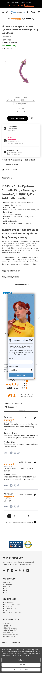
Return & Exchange (10, 609)
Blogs (6, 592)
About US (7, 582)
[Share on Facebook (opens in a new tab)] (11, 453)
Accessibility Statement (12, 613)
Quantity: (21, 108)
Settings (21, 660)
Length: (21, 97)
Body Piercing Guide (11, 635)
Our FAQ (7, 627)
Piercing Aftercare (10, 629)
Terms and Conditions (12, 605)
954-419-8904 (11, 170)
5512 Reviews (14, 388)
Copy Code (29, 5)
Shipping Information (11, 271)
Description (7, 178)
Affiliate (7, 590)
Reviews (7, 623)
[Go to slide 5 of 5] (3, 317)
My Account (8, 633)
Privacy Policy (9, 603)
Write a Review (21, 410)
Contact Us (8, 611)
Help (5, 588)
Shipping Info (8, 607)
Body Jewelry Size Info (11, 277)
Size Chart (7, 625)
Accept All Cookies (21, 669)
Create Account (10, 631)
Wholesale (7, 586)
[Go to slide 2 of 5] (39, 317)
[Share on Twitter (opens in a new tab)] (15, 453)
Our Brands (8, 584)
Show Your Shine (10, 637)
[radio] (30, 381)
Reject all (21, 665)
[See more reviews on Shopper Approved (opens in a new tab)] (18, 453)
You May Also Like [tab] (21, 284)
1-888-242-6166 (12, 164)
